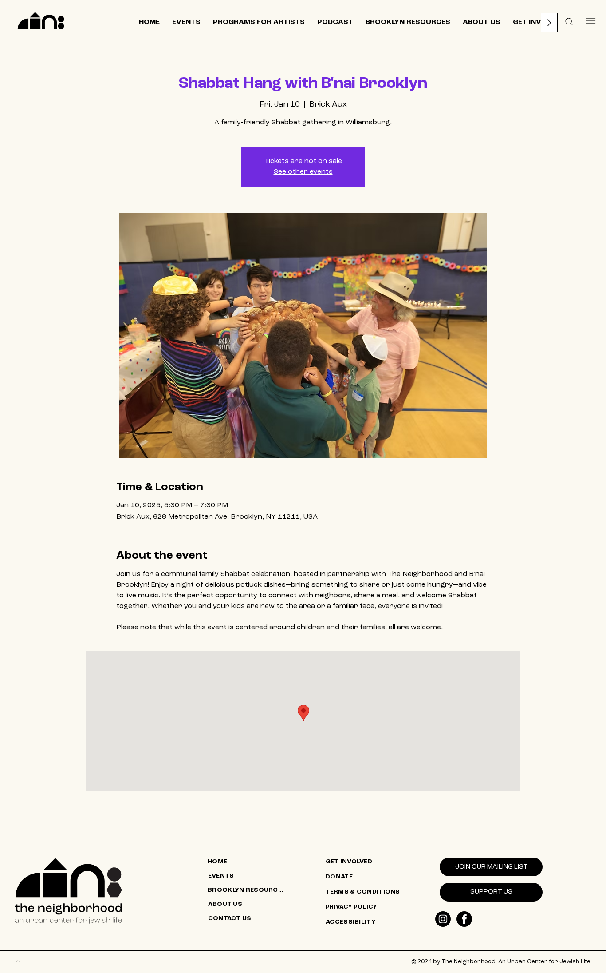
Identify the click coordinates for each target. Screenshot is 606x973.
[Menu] (590, 20)
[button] (569, 21)
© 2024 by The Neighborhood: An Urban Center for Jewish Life (500, 962)
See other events (303, 171)
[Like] (443, 919)
